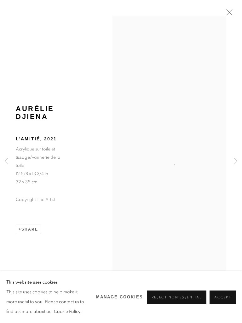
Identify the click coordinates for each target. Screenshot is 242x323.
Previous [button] (6, 162)
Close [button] (228, 14)
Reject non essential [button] (177, 297)
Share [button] (29, 229)
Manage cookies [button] (119, 297)
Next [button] (235, 162)
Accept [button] (222, 297)
